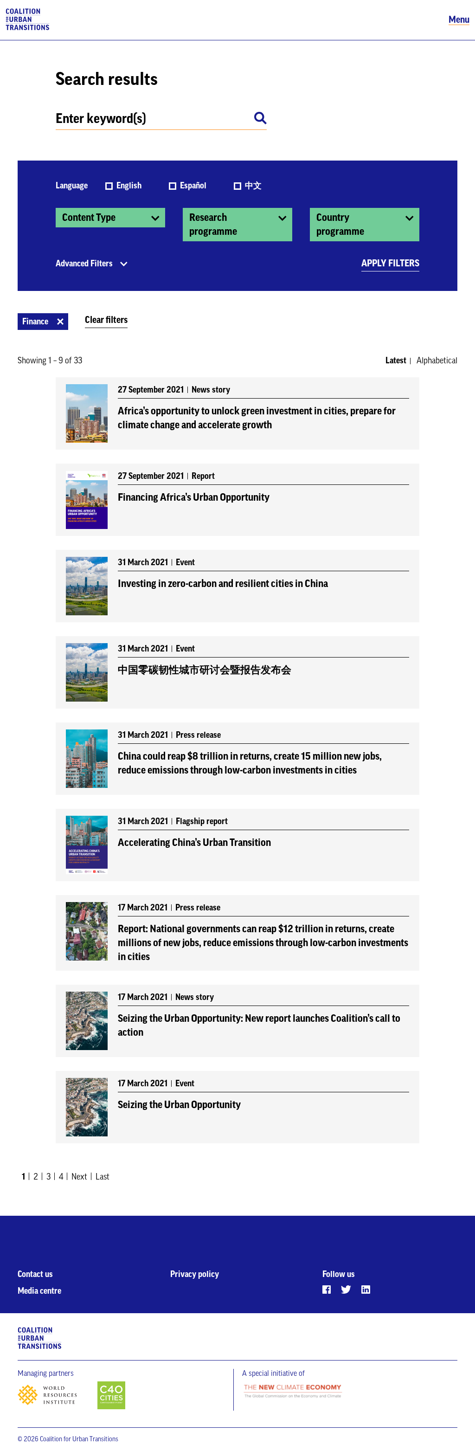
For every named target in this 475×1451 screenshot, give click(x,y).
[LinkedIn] (365, 1289)
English (129, 185)
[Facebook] (326, 1289)
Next (79, 1177)
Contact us (35, 1274)
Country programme (340, 225)
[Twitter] (346, 1289)
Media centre (39, 1291)
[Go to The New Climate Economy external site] (292, 1391)
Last (102, 1177)
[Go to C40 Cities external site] (111, 1396)
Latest (395, 360)
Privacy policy (194, 1274)
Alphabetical (437, 360)
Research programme (213, 225)
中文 (253, 185)
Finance (35, 321)
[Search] (260, 119)
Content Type (89, 218)
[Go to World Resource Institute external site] (57, 1398)
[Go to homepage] (28, 20)
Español (194, 185)
